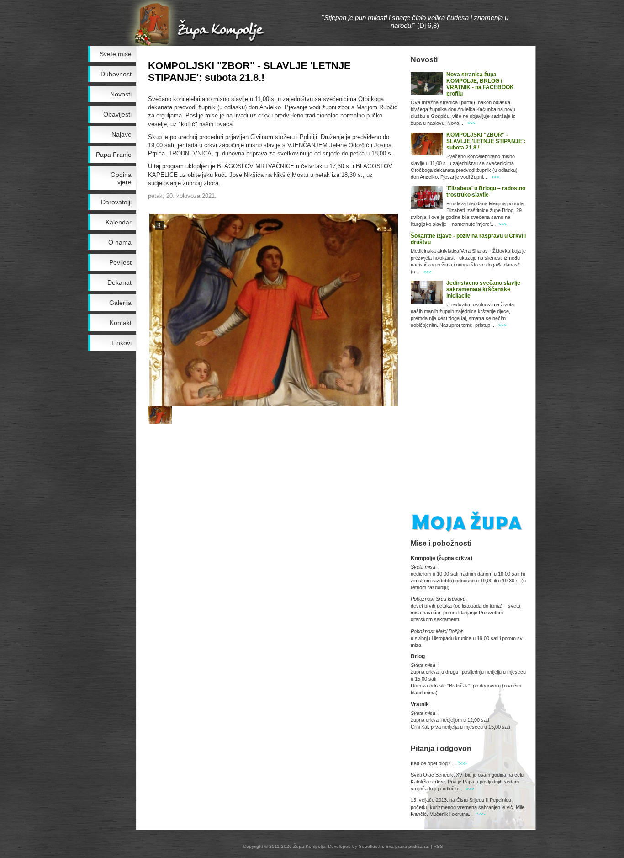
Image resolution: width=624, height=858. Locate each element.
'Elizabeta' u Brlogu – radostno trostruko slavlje (485, 191)
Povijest (120, 262)
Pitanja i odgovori (441, 748)
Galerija (120, 302)
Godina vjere (121, 178)
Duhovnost (116, 74)
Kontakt (121, 322)
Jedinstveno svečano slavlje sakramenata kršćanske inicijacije (483, 289)
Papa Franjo (114, 154)
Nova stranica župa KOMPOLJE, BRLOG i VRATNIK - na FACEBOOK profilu (480, 84)
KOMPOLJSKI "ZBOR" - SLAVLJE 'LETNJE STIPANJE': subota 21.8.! (485, 141)
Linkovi (121, 342)
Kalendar (119, 222)
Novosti (121, 94)
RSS (438, 846)
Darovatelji (116, 202)
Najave (121, 134)
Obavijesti (117, 114)
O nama (120, 242)
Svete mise (116, 54)
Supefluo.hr (371, 846)
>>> (471, 123)
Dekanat (119, 282)
